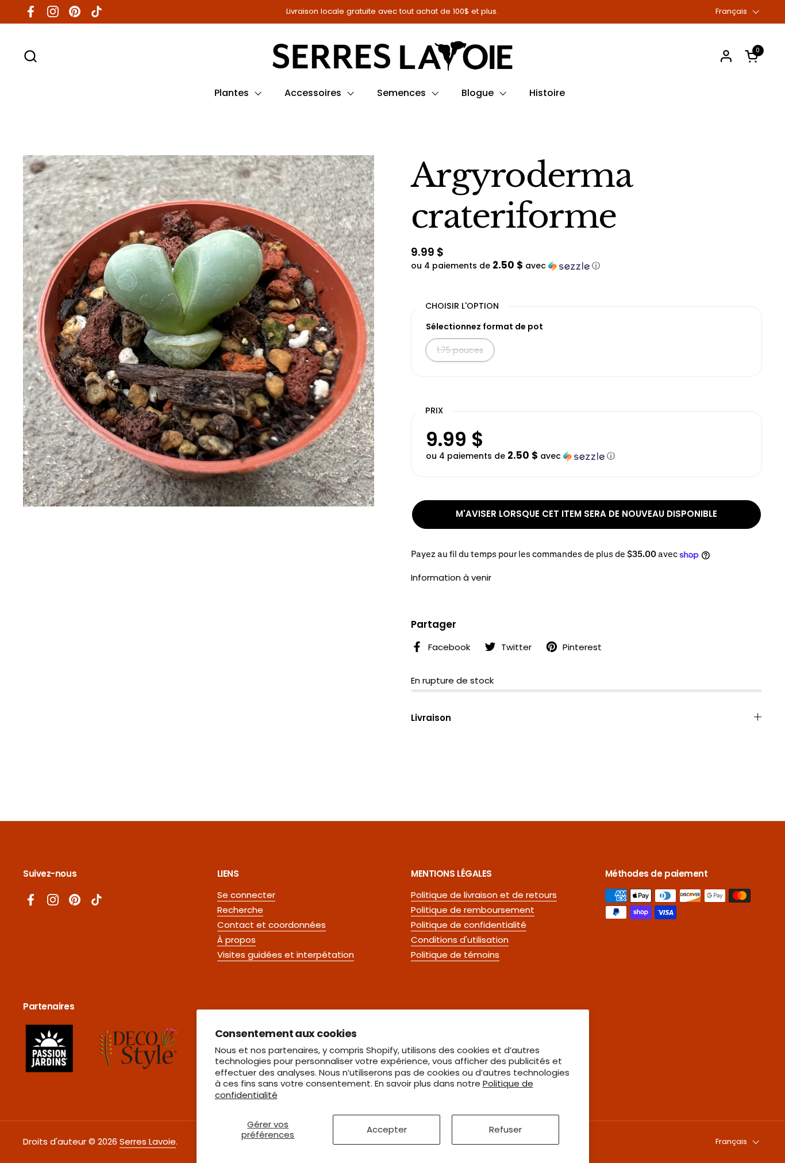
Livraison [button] (431, 718)
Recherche (240, 910)
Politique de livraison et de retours (484, 895)
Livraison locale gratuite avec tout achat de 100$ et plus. (392, 11)
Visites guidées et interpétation (285, 955)
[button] (30, 56)
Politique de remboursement (472, 910)
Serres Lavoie (148, 1141)
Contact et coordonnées (271, 925)
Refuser (505, 1129)
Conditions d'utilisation (460, 940)
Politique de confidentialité (468, 925)
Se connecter (246, 895)
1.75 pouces (460, 350)
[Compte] (726, 56)
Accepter (387, 1129)
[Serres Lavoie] (392, 56)
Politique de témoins (455, 955)
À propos (236, 940)
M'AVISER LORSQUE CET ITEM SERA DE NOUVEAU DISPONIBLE (586, 514)
